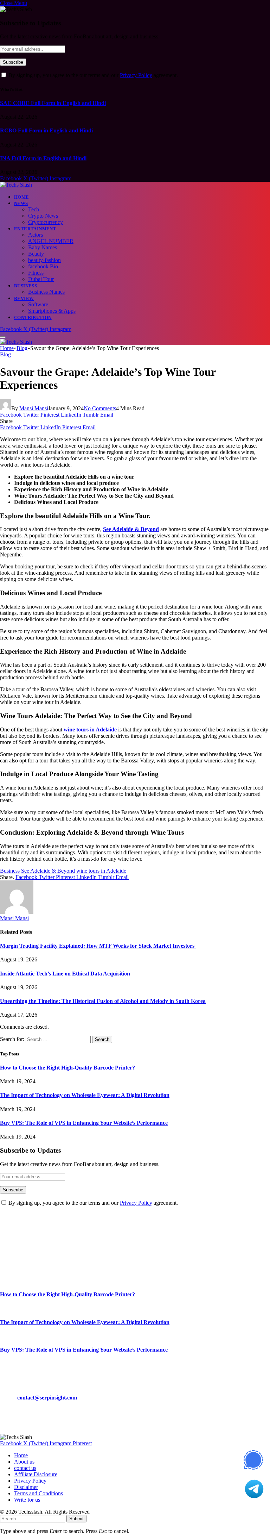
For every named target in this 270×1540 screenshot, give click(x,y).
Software (38, 304)
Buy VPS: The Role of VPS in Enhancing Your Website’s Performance (84, 1123)
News (21, 203)
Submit (76, 1518)
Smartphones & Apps (52, 311)
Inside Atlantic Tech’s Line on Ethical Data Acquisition (65, 974)
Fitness (36, 273)
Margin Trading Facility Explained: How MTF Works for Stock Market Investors (98, 946)
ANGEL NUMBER (50, 241)
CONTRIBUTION (33, 317)
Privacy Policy (136, 75)
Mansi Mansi (33, 408)
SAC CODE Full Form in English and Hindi (53, 103)
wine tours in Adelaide (101, 871)
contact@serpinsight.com (47, 1398)
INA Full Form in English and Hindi (43, 158)
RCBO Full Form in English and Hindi (46, 130)
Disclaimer (26, 1487)
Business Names (46, 292)
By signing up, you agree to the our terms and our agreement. (92, 75)
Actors (35, 235)
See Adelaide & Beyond (48, 871)
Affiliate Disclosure (35, 1474)
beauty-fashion (44, 260)
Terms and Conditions (38, 1493)
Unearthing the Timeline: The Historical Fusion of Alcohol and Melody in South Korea (103, 1001)
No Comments (100, 408)
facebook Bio (43, 266)
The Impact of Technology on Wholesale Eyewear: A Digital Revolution (84, 1095)
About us (24, 1462)
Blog (5, 354)
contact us (25, 1468)
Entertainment (35, 228)
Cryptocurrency (45, 222)
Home (21, 197)
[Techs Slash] (16, 185)
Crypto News (43, 216)
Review (24, 298)
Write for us (27, 1500)
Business (25, 285)
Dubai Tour (41, 279)
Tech (33, 209)
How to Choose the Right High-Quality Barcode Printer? (67, 1068)
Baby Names (42, 247)
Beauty (36, 254)
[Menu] (3, 337)
